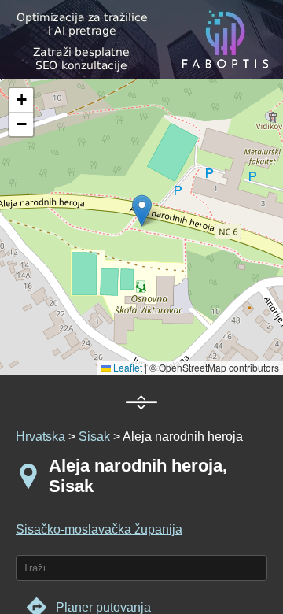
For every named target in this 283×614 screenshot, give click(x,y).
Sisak (94, 436)
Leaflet (126, 367)
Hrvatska (40, 436)
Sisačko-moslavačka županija (99, 529)
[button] (21, 100)
